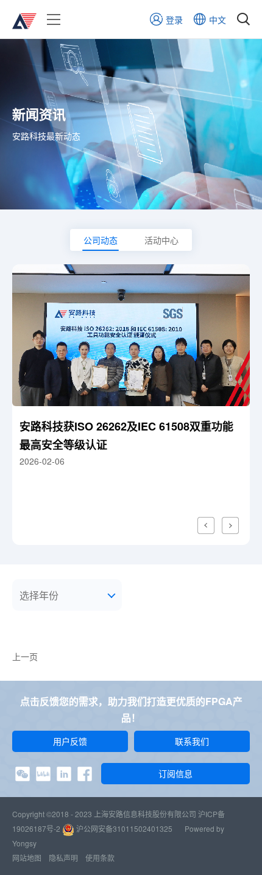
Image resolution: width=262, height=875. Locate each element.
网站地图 (26, 857)
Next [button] (230, 525)
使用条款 (100, 857)
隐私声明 (63, 857)
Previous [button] (205, 525)
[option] (131, 404)
